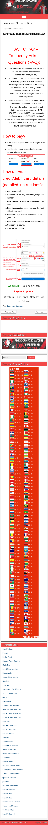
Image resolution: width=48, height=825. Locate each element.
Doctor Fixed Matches (10, 754)
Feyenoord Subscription (17, 23)
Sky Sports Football (9, 693)
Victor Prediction (8, 790)
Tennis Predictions (9, 750)
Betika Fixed (7, 657)
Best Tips (6, 721)
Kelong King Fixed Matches (12, 770)
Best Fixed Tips (8, 810)
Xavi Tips (5, 685)
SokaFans (6, 758)
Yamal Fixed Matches (10, 806)
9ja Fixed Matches (9, 778)
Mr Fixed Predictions (10, 786)
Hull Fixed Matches (9, 725)
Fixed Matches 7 (8, 814)
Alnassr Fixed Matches (11, 774)
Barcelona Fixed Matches (11, 713)
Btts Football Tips (9, 729)
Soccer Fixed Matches (10, 677)
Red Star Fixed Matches (11, 766)
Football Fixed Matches (11, 661)
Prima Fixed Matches (10, 745)
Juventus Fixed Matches (11, 709)
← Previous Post (8, 312)
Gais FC (5, 681)
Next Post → (41, 312)
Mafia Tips (6, 665)
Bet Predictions (8, 733)
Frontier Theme (41, 823)
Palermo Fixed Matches (11, 802)
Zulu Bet (5, 737)
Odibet (4, 697)
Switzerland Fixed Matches (12, 689)
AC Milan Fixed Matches (11, 717)
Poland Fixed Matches (10, 705)
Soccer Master (7, 742)
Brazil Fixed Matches (10, 669)
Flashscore (6, 701)
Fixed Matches (7, 649)
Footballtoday (7, 673)
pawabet (5, 782)
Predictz (5, 653)
